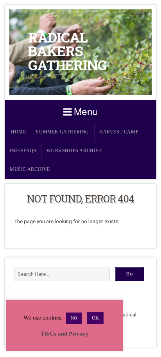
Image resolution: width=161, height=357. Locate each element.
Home (18, 132)
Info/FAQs (23, 150)
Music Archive (30, 169)
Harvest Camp (118, 132)
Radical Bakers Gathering (67, 51)
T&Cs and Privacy (65, 333)
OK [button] (95, 318)
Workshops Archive (74, 150)
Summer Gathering (62, 132)
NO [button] (74, 318)
